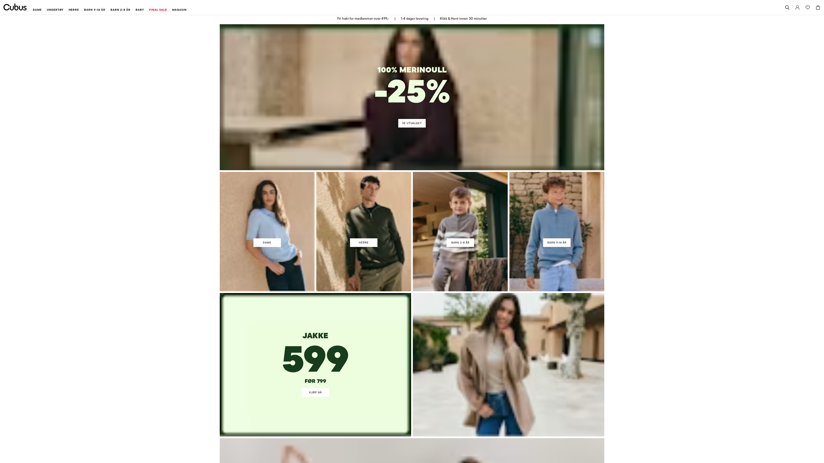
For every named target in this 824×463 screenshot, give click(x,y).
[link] (797, 7)
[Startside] (15, 7)
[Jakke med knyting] (316, 347)
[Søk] (787, 7)
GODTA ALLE (472, 263)
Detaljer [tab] (412, 195)
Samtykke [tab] (348, 195)
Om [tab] (475, 195)
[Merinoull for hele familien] (413, 88)
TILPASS (410, 263)
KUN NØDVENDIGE (351, 263)
